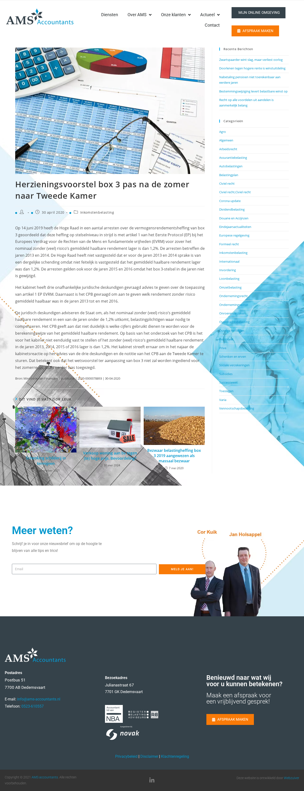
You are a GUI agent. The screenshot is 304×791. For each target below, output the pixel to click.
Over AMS (137, 14)
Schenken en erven (232, 356)
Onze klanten (173, 14)
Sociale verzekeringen (234, 365)
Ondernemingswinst (233, 305)
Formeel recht (229, 244)
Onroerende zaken (232, 313)
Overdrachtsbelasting (234, 322)
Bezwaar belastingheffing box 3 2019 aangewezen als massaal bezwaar (174, 456)
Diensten (109, 14)
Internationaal (229, 261)
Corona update (230, 201)
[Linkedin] (152, 780)
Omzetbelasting (230, 287)
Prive (222, 348)
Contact (212, 25)
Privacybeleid (126, 756)
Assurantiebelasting (233, 157)
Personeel (226, 339)
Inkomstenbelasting (97, 212)
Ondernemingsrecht (233, 296)
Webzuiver (291, 778)
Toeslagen (226, 391)
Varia (222, 400)
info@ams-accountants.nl (38, 699)
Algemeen (226, 140)
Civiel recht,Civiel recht (235, 192)
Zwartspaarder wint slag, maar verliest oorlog (251, 60)
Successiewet (228, 382)
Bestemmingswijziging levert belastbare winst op (253, 91)
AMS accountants (45, 777)
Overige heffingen (231, 330)
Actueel (207, 14)
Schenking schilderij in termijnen (46, 460)
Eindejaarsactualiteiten (235, 227)
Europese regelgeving (234, 235)
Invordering (227, 270)
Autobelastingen (230, 166)
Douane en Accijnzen (233, 218)
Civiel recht (227, 183)
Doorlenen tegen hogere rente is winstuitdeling (252, 68)
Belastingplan (228, 175)
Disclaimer (149, 756)
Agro (222, 132)
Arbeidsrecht (228, 149)
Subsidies (226, 374)
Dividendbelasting (232, 209)
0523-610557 (32, 706)
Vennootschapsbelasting (236, 408)
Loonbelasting (229, 278)
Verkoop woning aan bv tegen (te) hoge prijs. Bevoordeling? (110, 455)
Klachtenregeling (175, 756)
